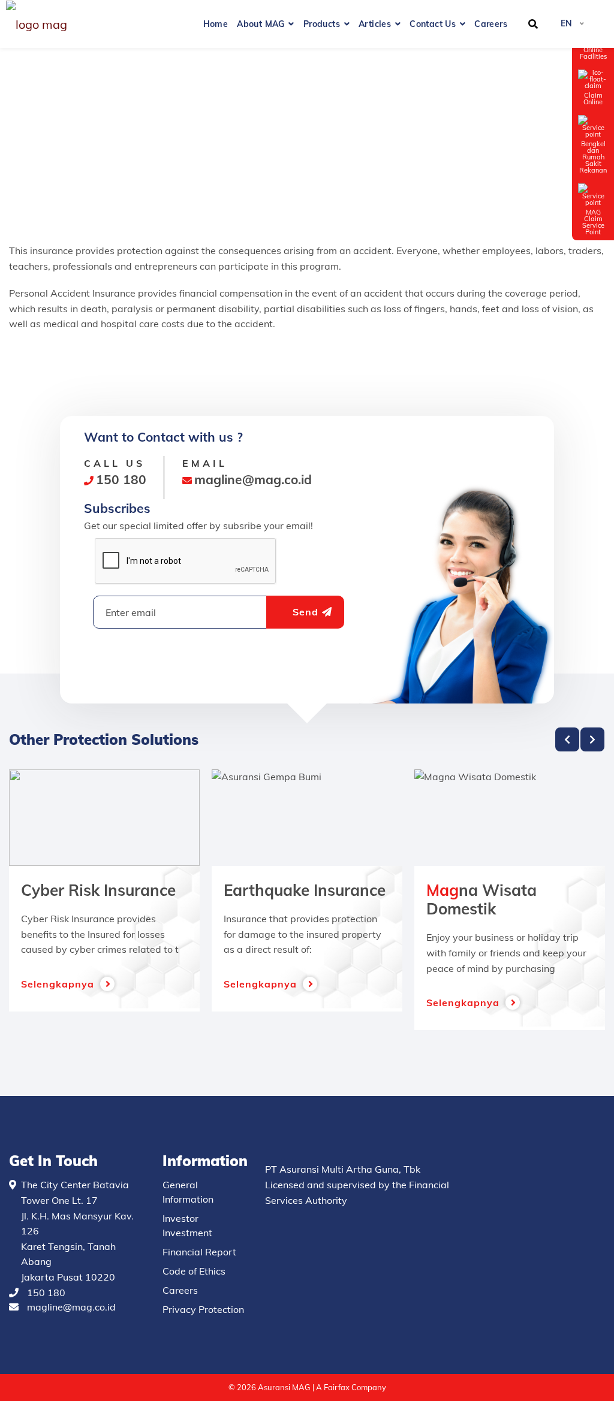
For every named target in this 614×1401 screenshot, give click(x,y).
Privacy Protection (203, 1309)
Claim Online (593, 98)
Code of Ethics (193, 1271)
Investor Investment (187, 1225)
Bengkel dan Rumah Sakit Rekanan (593, 157)
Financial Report (199, 1252)
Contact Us (433, 24)
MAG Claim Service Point (593, 221)
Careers (490, 24)
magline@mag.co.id (71, 1307)
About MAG (261, 24)
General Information (187, 1192)
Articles (375, 24)
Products (321, 24)
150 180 (46, 1293)
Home (215, 24)
